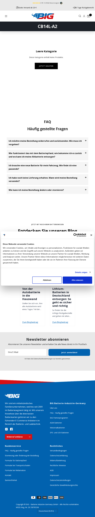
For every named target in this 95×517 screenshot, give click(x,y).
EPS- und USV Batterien (59, 432)
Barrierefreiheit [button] (11, 480)
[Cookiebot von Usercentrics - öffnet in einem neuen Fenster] (75, 235)
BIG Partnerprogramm (59, 418)
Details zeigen (81, 272)
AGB (52, 470)
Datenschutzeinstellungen (60, 480)
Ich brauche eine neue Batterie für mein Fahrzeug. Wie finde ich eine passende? (43, 167)
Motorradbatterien (57, 427)
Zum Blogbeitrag (30, 322)
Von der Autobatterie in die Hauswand (31, 294)
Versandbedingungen (58, 450)
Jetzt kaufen (46, 66)
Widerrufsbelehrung (58, 460)
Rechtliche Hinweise (58, 465)
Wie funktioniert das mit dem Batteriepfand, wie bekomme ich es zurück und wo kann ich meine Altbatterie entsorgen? (45, 155)
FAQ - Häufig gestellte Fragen (62, 413)
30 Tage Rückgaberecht (84, 7)
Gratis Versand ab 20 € (27, 7)
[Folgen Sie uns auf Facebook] (11, 429)
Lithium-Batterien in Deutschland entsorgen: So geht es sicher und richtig (62, 297)
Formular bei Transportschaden (17, 465)
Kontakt (8, 475)
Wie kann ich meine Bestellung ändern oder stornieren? (36, 190)
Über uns (53, 408)
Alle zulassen (77, 280)
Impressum (54, 475)
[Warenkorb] (88, 16)
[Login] (84, 16)
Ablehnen (47, 280)
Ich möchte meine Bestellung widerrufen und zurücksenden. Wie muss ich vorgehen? (45, 143)
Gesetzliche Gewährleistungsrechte (64, 485)
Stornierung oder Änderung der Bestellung (22, 455)
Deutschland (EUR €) (46, 511)
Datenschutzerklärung (59, 455)
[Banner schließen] (91, 235)
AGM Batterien (56, 423)
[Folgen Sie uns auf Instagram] (6, 429)
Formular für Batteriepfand (15, 460)
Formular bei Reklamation (15, 470)
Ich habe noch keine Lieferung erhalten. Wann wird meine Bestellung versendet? (43, 179)
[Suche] (80, 16)
